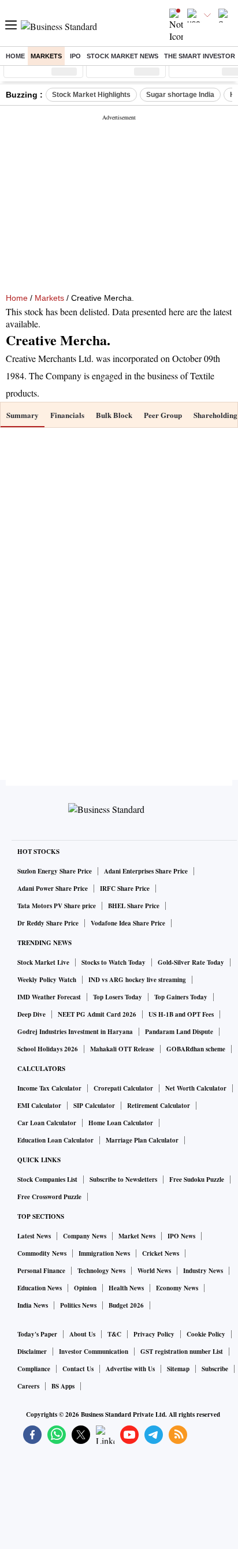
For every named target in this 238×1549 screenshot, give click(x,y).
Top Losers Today (117, 997)
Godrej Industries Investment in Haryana (75, 1032)
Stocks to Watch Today (113, 962)
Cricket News (160, 1253)
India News (32, 1305)
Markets (46, 56)
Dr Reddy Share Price (48, 923)
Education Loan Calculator (55, 1140)
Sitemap (178, 1369)
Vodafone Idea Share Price (128, 923)
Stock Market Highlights (91, 95)
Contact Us (78, 1369)
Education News (39, 1288)
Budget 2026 (126, 1305)
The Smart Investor (199, 56)
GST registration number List (181, 1352)
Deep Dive (31, 1014)
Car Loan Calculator (46, 1123)
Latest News (34, 1236)
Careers (28, 1386)
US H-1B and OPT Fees (181, 1014)
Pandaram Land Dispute (179, 1032)
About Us (82, 1334)
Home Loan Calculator (120, 1123)
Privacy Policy (153, 1334)
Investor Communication (93, 1352)
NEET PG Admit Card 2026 (97, 1014)
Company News (84, 1236)
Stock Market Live (43, 962)
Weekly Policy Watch (46, 980)
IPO (75, 56)
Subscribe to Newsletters (123, 1179)
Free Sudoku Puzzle (196, 1179)
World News (154, 1271)
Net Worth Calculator (195, 1088)
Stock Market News (122, 56)
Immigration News (104, 1253)
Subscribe (215, 1369)
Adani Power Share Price (52, 888)
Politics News (78, 1305)
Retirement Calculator (158, 1106)
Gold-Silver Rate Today (191, 962)
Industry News (203, 1271)
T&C (114, 1334)
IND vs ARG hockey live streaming (137, 980)
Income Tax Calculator (49, 1088)
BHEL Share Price (133, 906)
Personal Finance (41, 1271)
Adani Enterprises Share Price (146, 871)
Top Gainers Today (180, 997)
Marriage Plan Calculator (142, 1140)
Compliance (33, 1369)
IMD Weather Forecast (49, 997)
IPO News (181, 1236)
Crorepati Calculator (123, 1088)
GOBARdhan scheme (195, 1049)
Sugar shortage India (180, 95)
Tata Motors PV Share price (56, 906)
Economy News (177, 1288)
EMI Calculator (39, 1106)
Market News (136, 1236)
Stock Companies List (47, 1179)
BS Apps (63, 1386)
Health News (126, 1288)
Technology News (101, 1271)
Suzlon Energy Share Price (54, 871)
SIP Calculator (94, 1106)
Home (15, 56)
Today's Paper (37, 1334)
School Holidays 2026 (47, 1049)
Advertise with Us (130, 1369)
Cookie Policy (206, 1334)
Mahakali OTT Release (122, 1049)
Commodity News (41, 1253)
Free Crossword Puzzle (49, 1197)
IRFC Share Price (125, 888)
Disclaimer (32, 1352)
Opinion (85, 1288)
